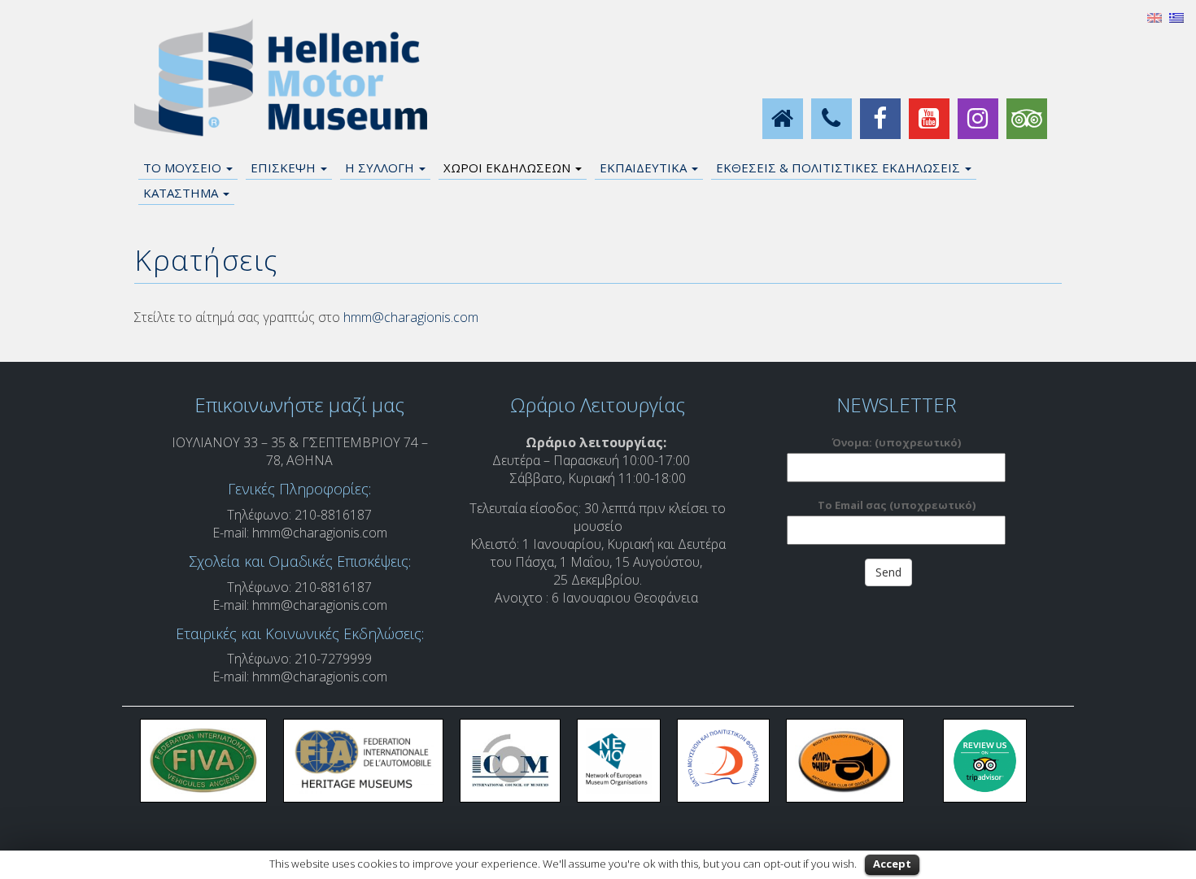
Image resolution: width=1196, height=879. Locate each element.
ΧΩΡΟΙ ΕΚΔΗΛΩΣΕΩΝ (508, 167)
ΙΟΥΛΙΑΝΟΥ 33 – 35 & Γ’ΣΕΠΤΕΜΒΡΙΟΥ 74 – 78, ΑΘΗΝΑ (300, 451)
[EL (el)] (1176, 16)
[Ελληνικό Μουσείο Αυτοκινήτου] (280, 78)
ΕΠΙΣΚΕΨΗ (285, 167)
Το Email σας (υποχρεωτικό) (897, 505)
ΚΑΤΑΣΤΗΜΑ (182, 193)
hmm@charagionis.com (410, 317)
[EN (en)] (1154, 16)
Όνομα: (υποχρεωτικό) (896, 442)
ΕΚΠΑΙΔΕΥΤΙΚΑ (645, 167)
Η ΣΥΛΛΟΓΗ (381, 167)
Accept (892, 863)
